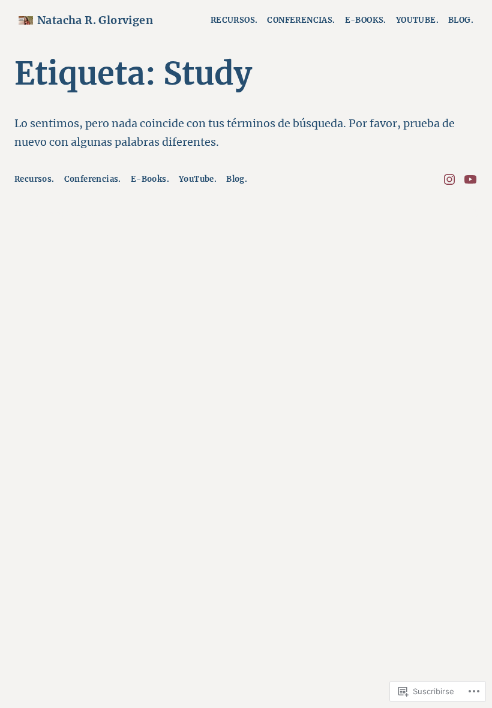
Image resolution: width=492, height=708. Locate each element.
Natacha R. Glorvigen (95, 20)
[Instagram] (449, 179)
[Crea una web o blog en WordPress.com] (473, 214)
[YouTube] (470, 179)
